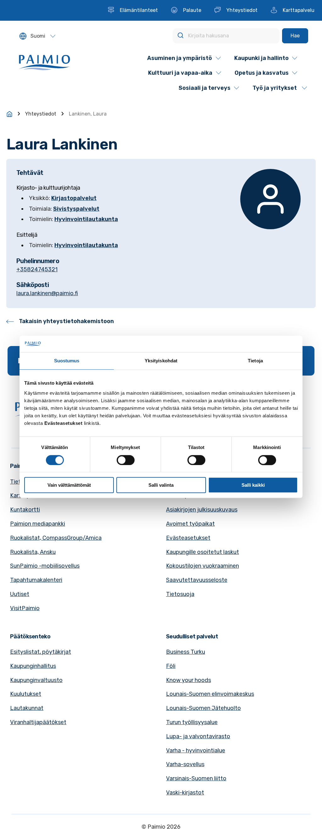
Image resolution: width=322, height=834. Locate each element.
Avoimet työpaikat (190, 523)
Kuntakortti (25, 509)
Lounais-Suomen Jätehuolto (203, 708)
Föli (170, 666)
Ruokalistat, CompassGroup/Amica (56, 537)
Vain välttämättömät (69, 485)
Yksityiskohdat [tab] (161, 361)
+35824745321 (37, 269)
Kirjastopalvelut (74, 198)
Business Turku (185, 651)
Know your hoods (188, 680)
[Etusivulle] (9, 114)
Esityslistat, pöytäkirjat (40, 651)
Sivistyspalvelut (76, 208)
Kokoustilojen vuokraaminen (202, 565)
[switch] (126, 460)
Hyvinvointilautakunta (86, 219)
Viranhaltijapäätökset (38, 722)
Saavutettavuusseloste (196, 580)
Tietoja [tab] (255, 361)
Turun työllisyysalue (192, 722)
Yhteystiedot (40, 114)
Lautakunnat (26, 708)
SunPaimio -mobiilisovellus (45, 565)
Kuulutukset (25, 693)
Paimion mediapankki (37, 523)
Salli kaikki (253, 485)
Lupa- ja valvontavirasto (198, 736)
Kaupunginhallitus (33, 666)
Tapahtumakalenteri (36, 580)
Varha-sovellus (185, 764)
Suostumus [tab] (67, 361)
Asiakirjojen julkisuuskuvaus (201, 509)
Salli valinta (161, 485)
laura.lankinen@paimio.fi (47, 293)
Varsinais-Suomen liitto (196, 778)
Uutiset (19, 594)
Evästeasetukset (188, 537)
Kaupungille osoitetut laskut (202, 552)
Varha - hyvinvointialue (195, 750)
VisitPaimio (25, 608)
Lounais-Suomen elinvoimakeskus (210, 693)
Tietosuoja (180, 594)
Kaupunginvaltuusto (36, 680)
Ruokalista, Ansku (33, 552)
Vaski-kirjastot (185, 792)
